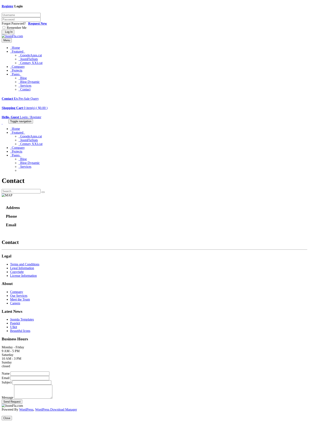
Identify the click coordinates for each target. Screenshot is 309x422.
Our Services (18, 295)
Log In (8, 31)
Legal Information (22, 268)
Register (7, 6)
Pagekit (15, 323)
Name (6, 373)
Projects (16, 70)
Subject (7, 382)
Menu (6, 40)
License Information (23, 275)
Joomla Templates (22, 319)
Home (15, 47)
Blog (22, 78)
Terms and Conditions (24, 264)
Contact (24, 89)
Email (5, 378)
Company (17, 66)
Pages (15, 74)
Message (7, 397)
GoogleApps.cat (30, 55)
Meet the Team (20, 299)
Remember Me (16, 27)
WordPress (26, 409)
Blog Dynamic (29, 82)
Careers (15, 303)
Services (24, 85)
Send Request (12, 401)
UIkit (13, 327)
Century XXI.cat (30, 63)
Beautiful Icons (20, 331)
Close (6, 418)
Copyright (17, 272)
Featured (17, 51)
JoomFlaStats (28, 59)
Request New (37, 23)
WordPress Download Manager (56, 409)
